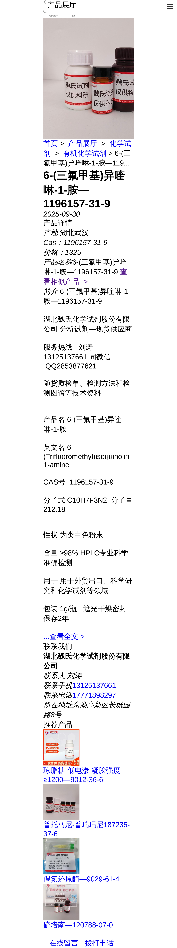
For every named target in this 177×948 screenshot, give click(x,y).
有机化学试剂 (84, 153)
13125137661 (94, 685)
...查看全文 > (64, 636)
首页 (50, 143)
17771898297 (94, 695)
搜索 (73, 16)
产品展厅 (82, 143)
